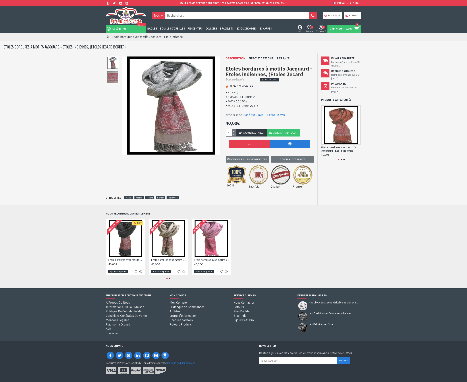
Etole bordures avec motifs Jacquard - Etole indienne (338, 149)
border (160, 197)
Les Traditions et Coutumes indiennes (330, 313)
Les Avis (283, 58)
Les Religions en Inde (321, 324)
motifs (139, 197)
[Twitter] (114, 3)
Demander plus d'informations (248, 159)
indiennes (173, 197)
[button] (338, 159)
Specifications (261, 58)
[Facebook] (108, 3)
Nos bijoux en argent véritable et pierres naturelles (334, 302)
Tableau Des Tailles (293, 159)
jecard (150, 197)
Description (235, 58)
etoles (129, 197)
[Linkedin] (121, 3)
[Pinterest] (127, 3)
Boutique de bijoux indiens (180, 363)
